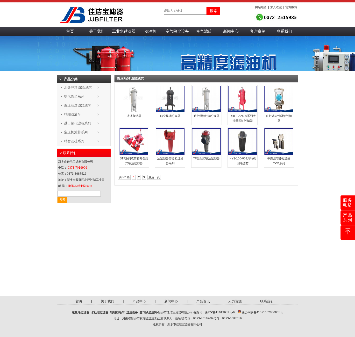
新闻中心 (231, 31)
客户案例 (257, 31)
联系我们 (284, 31)
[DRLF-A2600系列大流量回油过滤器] (242, 111)
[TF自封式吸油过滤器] (206, 154)
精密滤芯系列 (74, 141)
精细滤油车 (72, 114)
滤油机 (150, 31)
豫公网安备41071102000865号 (262, 312)
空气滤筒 (204, 31)
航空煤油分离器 (170, 116)
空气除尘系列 (74, 96)
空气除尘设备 (177, 31)
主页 (70, 31)
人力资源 (235, 301)
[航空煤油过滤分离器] (206, 111)
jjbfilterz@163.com (80, 185)
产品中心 (139, 301)
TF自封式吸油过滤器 (206, 158)
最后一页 (154, 177)
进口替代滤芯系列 (77, 123)
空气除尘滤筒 (148, 312)
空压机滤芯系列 (76, 132)
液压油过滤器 (80, 312)
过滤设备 (132, 312)
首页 (79, 301)
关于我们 (97, 31)
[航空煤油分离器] (170, 111)
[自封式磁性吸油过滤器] (278, 111)
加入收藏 (276, 7)
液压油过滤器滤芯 (77, 105)
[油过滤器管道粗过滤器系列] (170, 154)
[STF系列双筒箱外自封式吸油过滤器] (134, 154)
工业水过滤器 (123, 31)
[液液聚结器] (134, 111)
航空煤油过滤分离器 (206, 116)
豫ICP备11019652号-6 (220, 312)
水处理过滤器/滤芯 (78, 87)
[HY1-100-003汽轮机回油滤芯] (242, 154)
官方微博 (291, 7)
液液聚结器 (134, 116)
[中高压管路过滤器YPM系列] (278, 154)
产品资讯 (203, 301)
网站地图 (261, 7)
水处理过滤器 (99, 312)
